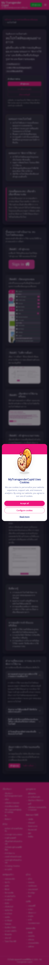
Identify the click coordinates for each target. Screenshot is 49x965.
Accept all (24, 503)
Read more (24, 517)
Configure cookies (25, 510)
